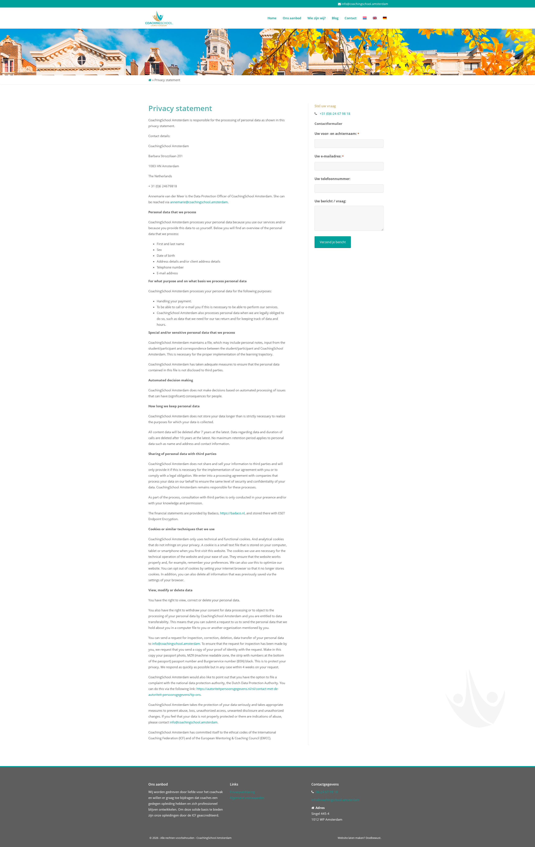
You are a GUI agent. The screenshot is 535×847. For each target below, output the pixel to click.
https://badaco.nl (232, 513)
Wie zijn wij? (316, 18)
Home (272, 18)
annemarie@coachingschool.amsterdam (199, 202)
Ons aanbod (292, 18)
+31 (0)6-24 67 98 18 (335, 113)
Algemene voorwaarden (247, 798)
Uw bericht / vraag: (330, 201)
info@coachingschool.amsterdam (364, 4)
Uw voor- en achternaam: (337, 133)
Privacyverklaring (243, 792)
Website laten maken (351, 838)
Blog (335, 18)
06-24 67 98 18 (327, 792)
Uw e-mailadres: (329, 156)
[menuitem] (365, 18)
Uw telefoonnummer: (332, 178)
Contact (351, 18)
